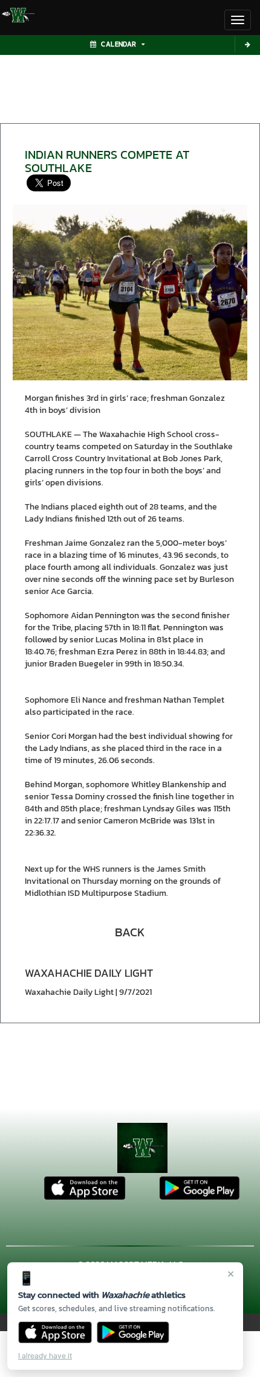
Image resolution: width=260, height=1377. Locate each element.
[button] (130, 932)
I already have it (45, 1355)
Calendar (118, 44)
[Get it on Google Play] (133, 1332)
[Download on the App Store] (55, 1332)
